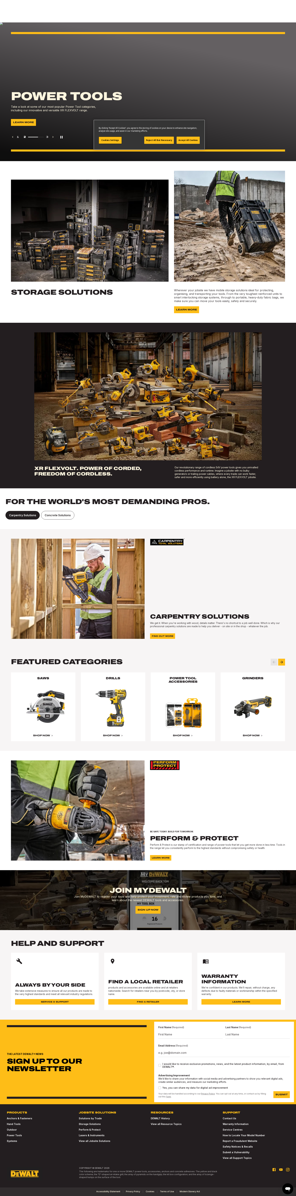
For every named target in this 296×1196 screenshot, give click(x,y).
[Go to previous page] (12, 137)
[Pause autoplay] (61, 137)
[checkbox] (159, 1065)
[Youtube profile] (281, 1169)
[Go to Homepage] (24, 1174)
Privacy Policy (208, 1093)
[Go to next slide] (281, 662)
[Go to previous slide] (274, 662)
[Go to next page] (53, 137)
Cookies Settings (110, 140)
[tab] (22, 515)
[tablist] (148, 515)
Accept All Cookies (188, 140)
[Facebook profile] (274, 1169)
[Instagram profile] (288, 1169)
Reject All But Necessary (159, 140)
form (168, 1096)
